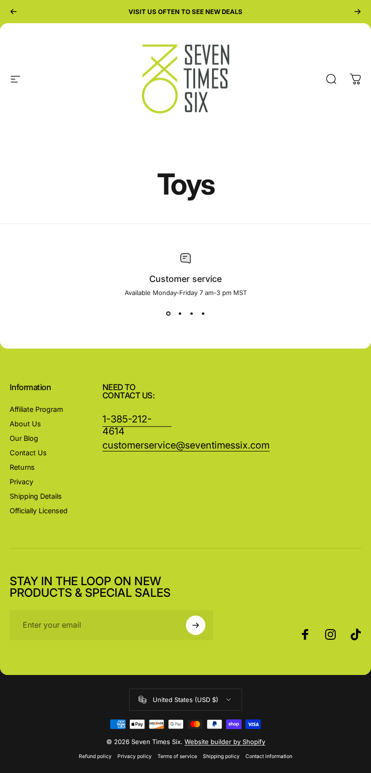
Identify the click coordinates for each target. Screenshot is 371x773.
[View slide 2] (180, 314)
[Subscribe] (195, 625)
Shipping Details (36, 496)
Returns (22, 467)
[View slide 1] (168, 314)
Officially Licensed (39, 510)
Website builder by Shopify (225, 741)
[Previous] (13, 11)
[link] (186, 445)
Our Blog (24, 438)
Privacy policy (134, 756)
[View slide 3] (191, 314)
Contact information (268, 756)
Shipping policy (221, 756)
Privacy (21, 482)
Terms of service (177, 756)
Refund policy (95, 756)
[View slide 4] (203, 314)
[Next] (357, 11)
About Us (25, 424)
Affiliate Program (36, 409)
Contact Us (28, 453)
